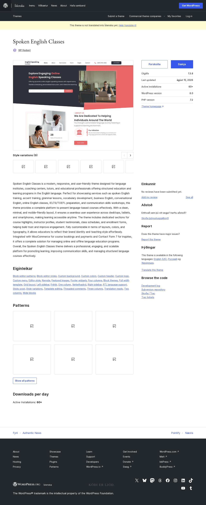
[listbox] (73, 342)
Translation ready (113, 288)
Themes (17, 16)
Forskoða (154, 64)
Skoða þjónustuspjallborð (155, 218)
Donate (128, 461)
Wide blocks (29, 293)
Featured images (60, 280)
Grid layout (29, 284)
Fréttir (54, 284)
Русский (172, 259)
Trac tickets (147, 297)
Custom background (69, 276)
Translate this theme (152, 270)
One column (64, 284)
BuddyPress (167, 466)
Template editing (53, 288)
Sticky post (19, 288)
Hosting (17, 461)
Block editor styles (47, 276)
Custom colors (88, 276)
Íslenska (48, 484)
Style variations (34, 288)
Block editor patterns (24, 276)
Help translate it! (127, 25)
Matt (163, 456)
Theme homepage (151, 106)
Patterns (54, 466)
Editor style (35, 280)
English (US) (160, 259)
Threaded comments (74, 288)
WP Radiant (24, 50)
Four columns (95, 280)
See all (189, 197)
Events (126, 456)
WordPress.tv (94, 466)
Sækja (182, 64)
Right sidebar (95, 284)
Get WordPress (191, 5)
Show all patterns (25, 380)
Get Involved (130, 451)
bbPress (165, 461)
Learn (89, 451)
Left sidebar (43, 284)
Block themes (110, 280)
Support (90, 456)
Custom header (106, 276)
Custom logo (122, 276)
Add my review (149, 197)
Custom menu (20, 280)
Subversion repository (153, 289)
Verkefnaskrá (79, 284)
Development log (150, 285)
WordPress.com (169, 451)
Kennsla (46, 280)
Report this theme (151, 239)
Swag (127, 466)
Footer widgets (79, 280)
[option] (32, 326)
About (16, 451)
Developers (92, 461)
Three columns (95, 288)
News (16, 456)
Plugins (53, 461)
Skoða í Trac (148, 293)
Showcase (55, 451)
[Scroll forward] (130, 155)
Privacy (17, 466)
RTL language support (115, 284)
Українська (147, 262)
